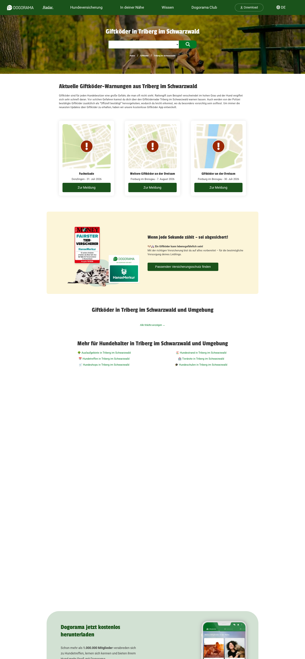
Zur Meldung (86, 187)
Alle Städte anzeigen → (152, 325)
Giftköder (144, 56)
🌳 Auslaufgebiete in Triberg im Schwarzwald (104, 352)
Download (250, 7)
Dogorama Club (204, 7)
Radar (48, 7)
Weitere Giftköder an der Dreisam (152, 174)
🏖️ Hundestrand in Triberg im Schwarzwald (201, 352)
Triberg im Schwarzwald (164, 56)
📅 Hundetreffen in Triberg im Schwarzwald (104, 358)
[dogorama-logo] (20, 7)
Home (132, 56)
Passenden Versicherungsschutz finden (183, 266)
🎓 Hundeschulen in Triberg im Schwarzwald (201, 364)
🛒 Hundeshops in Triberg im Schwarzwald (104, 364)
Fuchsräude (86, 174)
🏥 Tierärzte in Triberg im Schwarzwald (201, 358)
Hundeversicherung (86, 7)
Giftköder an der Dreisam (218, 174)
